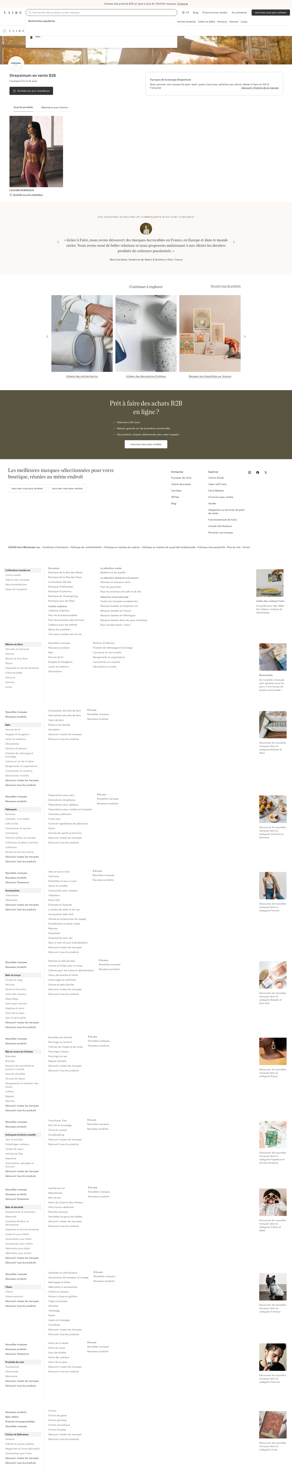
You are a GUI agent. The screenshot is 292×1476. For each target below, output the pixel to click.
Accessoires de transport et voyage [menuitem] (68, 1277)
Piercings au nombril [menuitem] (60, 1042)
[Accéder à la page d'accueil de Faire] (12, 12)
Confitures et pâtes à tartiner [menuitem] (21, 842)
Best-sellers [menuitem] (12, 1416)
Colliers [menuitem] (9, 1091)
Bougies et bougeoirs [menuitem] (60, 661)
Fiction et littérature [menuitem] (16, 1434)
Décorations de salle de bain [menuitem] (64, 715)
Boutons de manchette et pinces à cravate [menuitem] (19, 1067)
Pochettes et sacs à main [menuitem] (62, 881)
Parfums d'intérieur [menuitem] (104, 642)
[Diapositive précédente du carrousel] (58, 242)
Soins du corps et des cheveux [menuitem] (65, 1202)
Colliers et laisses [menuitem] (58, 1291)
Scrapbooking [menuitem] (56, 1134)
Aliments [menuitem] (53, 1305)
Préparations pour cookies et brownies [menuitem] (70, 809)
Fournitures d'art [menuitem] (57, 1120)
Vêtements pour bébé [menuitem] (17, 1248)
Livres (244, 21)
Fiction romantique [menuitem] (59, 1424)
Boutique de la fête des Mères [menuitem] (65, 572)
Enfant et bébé (206, 21)
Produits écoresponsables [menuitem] (20, 1421)
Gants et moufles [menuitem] (58, 885)
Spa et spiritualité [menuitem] (15, 1017)
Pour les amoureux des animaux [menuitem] (66, 619)
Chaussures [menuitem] (12, 895)
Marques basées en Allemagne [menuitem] (117, 615)
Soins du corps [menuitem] (56, 1347)
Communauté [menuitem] (13, 574)
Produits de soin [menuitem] (14, 1361)
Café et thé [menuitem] (11, 823)
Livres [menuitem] (8, 686)
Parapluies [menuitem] (54, 933)
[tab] (23, 107)
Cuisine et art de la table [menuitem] (107, 652)
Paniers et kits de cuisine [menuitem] (19, 851)
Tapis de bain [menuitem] (56, 720)
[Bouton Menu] (4, 31)
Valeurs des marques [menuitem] (17, 579)
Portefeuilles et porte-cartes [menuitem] (64, 923)
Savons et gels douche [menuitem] (61, 984)
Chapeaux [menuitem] (54, 895)
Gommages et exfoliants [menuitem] (62, 979)
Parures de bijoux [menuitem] (15, 1078)
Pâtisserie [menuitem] (11, 809)
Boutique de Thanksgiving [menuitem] (63, 596)
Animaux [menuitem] (10, 677)
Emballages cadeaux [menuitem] (17, 1144)
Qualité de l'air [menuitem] (56, 1188)
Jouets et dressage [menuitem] (59, 1320)
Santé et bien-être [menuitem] (15, 989)
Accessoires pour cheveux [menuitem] (63, 890)
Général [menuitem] (9, 1439)
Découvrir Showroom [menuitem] (17, 882)
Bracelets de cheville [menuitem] (60, 1037)
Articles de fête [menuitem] (14, 1153)
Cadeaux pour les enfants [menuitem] (62, 624)
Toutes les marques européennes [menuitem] (119, 601)
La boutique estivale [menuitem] (59, 581)
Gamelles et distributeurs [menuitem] (62, 1272)
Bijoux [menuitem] (8, 663)
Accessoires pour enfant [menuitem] (19, 1243)
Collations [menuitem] (11, 847)
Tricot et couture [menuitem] (57, 1129)
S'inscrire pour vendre (214, 12)
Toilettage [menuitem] (54, 1310)
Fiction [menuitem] (52, 1410)
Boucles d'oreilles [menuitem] (15, 1073)
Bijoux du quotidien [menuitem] (59, 629)
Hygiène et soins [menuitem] (14, 1008)
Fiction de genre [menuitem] (57, 1415)
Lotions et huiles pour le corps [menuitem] (65, 965)
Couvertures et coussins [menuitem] (106, 661)
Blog (195, 12)
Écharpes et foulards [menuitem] (60, 904)
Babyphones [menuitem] (55, 1192)
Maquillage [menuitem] (11, 998)
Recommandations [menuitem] (16, 584)
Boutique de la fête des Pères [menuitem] (65, 577)
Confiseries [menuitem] (11, 833)
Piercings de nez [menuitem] (57, 1056)
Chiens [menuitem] (9, 1291)
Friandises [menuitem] (54, 1324)
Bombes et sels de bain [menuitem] (61, 960)
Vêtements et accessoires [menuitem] (63, 1286)
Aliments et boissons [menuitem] (17, 649)
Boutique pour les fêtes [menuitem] (61, 600)
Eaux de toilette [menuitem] (57, 1352)
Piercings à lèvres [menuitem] (58, 1051)
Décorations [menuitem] (55, 671)
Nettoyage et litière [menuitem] (59, 1282)
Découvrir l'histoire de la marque (259, 87)
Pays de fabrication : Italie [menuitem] (115, 624)
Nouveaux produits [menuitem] (59, 647)
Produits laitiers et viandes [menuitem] (20, 837)
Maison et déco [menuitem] (14, 644)
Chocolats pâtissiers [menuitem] (59, 814)
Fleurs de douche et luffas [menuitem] (63, 975)
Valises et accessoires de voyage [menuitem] (67, 918)
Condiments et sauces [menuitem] (18, 828)
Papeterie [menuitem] (10, 1158)
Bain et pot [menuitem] (54, 1197)
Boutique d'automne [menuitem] (59, 591)
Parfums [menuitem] (10, 984)
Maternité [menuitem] (10, 1216)
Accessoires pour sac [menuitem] (60, 937)
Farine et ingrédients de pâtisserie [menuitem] (68, 823)
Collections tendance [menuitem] (17, 570)
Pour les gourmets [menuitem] (110, 586)
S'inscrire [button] (182, 3)
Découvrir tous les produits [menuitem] (20, 784)
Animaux (222, 21)
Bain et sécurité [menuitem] (14, 1207)
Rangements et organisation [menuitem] (109, 657)
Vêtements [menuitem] (11, 899)
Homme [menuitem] (9, 682)
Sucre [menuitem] (51, 828)
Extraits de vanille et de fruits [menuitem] (65, 833)
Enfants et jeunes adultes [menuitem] (19, 1443)
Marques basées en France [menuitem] (115, 610)
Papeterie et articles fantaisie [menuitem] (22, 667)
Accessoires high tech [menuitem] (60, 914)
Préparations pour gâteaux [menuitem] (63, 804)
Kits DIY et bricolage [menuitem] (60, 1125)
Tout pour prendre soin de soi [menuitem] (65, 634)
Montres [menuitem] (52, 928)
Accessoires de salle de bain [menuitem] (64, 710)
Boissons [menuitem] (10, 814)
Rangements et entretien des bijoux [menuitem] (21, 1085)
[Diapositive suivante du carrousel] (234, 242)
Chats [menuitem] (8, 1286)
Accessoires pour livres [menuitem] (18, 1453)
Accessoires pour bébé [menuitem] (18, 1238)
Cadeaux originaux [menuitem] (59, 610)
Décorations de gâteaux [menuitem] (61, 799)
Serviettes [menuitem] (54, 729)
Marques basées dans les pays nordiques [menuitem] (123, 620)
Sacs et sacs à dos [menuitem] (59, 871)
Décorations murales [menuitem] (104, 666)
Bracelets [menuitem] (10, 1056)
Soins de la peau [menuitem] (14, 1012)
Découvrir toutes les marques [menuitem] (22, 780)
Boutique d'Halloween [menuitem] (60, 586)
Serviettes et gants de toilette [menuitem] (65, 1216)
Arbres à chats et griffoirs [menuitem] (62, 1296)
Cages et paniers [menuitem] (58, 1301)
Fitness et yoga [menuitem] (14, 979)
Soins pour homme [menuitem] (16, 1003)
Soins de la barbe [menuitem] (58, 1343)
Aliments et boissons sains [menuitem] (115, 582)
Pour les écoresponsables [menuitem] (62, 615)
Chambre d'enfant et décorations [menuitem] (17, 1223)
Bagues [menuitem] (9, 1096)
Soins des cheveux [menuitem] (16, 994)
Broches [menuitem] (10, 1060)
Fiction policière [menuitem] (57, 1420)
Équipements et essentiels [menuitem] (20, 1211)
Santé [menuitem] (51, 1315)
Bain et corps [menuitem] (13, 975)
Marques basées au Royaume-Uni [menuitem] (119, 605)
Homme (233, 21)
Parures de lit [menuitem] (55, 657)
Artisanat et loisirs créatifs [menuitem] (20, 1134)
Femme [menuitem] (9, 653)
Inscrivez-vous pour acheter (270, 12)
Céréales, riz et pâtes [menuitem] (17, 818)
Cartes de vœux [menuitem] (14, 1148)
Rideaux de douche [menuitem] (59, 724)
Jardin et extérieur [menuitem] (58, 666)
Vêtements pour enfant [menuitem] (18, 1253)
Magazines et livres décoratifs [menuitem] (22, 1448)
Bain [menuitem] (50, 652)
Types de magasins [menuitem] (16, 589)
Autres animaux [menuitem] (14, 1296)
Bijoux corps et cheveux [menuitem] (19, 1051)
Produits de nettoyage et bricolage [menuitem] (112, 647)
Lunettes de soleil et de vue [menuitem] (64, 909)
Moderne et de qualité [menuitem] (113, 572)
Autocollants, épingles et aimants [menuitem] (19, 1165)
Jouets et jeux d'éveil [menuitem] (17, 1234)
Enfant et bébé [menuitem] (13, 672)
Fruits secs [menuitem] (54, 818)
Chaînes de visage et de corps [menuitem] (65, 1046)
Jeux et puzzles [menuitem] (14, 1139)
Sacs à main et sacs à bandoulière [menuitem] (68, 942)
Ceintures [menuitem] (53, 876)
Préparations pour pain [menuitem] (61, 795)
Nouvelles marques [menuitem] (59, 642)
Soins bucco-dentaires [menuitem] (61, 1207)
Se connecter (239, 12)
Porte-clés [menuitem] (54, 899)
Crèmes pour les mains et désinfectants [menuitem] (71, 970)
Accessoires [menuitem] (12, 890)
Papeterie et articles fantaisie (179, 21)
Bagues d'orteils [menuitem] (57, 1060)
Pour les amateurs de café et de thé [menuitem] (120, 591)
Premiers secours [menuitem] (58, 1211)
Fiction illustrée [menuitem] (57, 1429)
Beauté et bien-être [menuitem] (16, 658)
